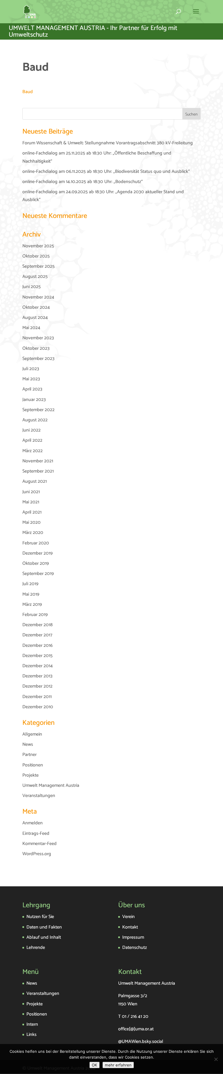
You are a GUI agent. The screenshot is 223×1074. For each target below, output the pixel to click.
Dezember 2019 (37, 553)
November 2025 (38, 246)
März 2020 (32, 533)
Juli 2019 (30, 584)
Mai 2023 (31, 379)
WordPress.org (36, 854)
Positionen (32, 765)
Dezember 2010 (37, 707)
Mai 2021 (30, 502)
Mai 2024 (31, 328)
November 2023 (38, 338)
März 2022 (32, 451)
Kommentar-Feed (39, 844)
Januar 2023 (34, 400)
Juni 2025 (31, 287)
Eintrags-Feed (35, 833)
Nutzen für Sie (40, 917)
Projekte (30, 775)
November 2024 (38, 297)
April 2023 (32, 389)
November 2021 (37, 461)
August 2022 (35, 420)
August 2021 (34, 481)
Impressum (133, 937)
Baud (27, 92)
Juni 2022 (31, 430)
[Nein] (216, 1059)
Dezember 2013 (37, 676)
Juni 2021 (31, 492)
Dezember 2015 (37, 656)
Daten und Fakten (44, 927)
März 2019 (32, 604)
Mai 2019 (30, 594)
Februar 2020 (35, 543)
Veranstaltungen (38, 796)
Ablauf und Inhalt (43, 937)
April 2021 (32, 512)
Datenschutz (134, 947)
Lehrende (35, 947)
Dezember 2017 (37, 635)
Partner (29, 755)
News (27, 744)
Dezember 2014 (37, 666)
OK (94, 1065)
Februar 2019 (35, 615)
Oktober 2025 (36, 256)
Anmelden (32, 823)
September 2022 (38, 410)
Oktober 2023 (36, 348)
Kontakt (130, 927)
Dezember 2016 (37, 645)
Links (31, 1035)
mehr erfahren (118, 1065)
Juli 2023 (30, 369)
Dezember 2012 (37, 686)
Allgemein (32, 734)
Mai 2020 (31, 522)
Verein (128, 917)
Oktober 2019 (35, 563)
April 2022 (32, 440)
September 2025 (38, 266)
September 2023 (38, 359)
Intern (32, 1024)
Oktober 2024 (36, 307)
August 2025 (35, 277)
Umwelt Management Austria (50, 785)
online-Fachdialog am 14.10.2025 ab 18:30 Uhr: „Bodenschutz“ (82, 182)
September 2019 (38, 574)
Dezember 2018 (37, 625)
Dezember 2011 (37, 697)
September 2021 (38, 471)
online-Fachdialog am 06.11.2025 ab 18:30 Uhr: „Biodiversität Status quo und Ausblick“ (106, 171)
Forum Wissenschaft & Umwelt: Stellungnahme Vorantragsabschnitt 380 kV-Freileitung (107, 143)
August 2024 (35, 318)
